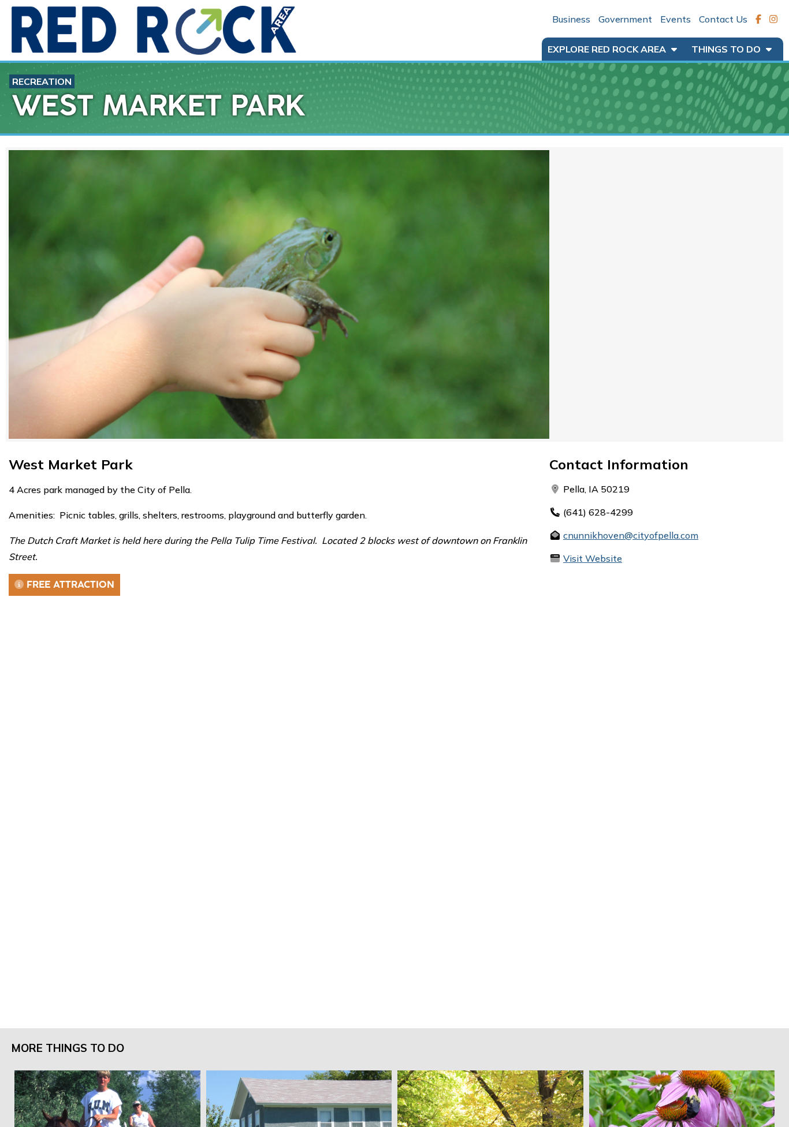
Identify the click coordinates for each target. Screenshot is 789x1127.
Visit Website (592, 558)
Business (571, 19)
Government (625, 19)
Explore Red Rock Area (608, 49)
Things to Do (727, 49)
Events (675, 19)
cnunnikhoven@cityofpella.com (630, 535)
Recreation (42, 81)
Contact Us (723, 19)
